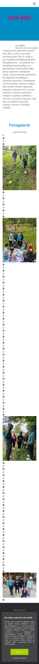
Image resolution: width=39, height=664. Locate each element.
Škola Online (19, 610)
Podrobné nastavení (19, 658)
